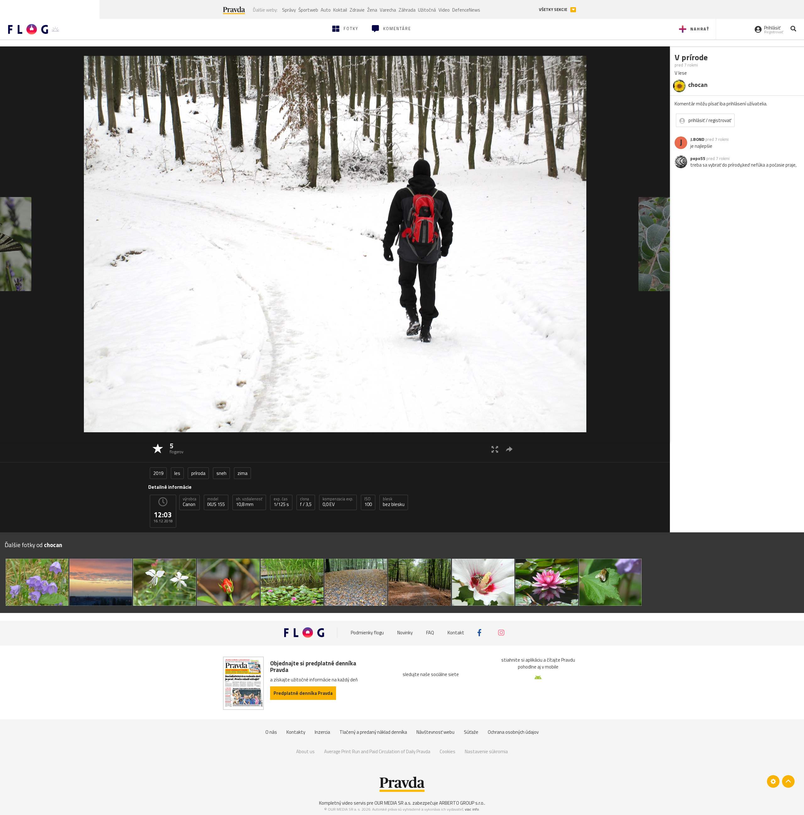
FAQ (430, 632)
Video (444, 9)
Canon (189, 502)
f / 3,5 (306, 502)
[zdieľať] (509, 449)
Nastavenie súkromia (486, 751)
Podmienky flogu (367, 632)
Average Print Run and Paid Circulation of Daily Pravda (377, 751)
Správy (289, 9)
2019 (158, 473)
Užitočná (427, 9)
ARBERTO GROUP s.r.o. (461, 803)
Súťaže (471, 732)
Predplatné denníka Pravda (303, 693)
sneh (221, 473)
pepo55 (697, 158)
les (177, 473)
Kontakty (295, 732)
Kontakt (456, 632)
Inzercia (322, 732)
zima (242, 473)
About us (305, 751)
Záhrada (407, 9)
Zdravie (357, 9)
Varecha (388, 9)
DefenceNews (466, 9)
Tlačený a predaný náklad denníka (373, 732)
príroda (198, 473)
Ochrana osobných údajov (513, 732)
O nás (271, 732)
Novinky (405, 632)
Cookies (447, 751)
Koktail (340, 9)
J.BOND (697, 139)
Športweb (308, 9)
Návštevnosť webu (435, 732)
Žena (372, 9)
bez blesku (394, 502)
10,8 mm (249, 502)
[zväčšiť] (495, 449)
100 (368, 502)
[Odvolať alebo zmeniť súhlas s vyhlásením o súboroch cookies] (773, 781)
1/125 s (281, 502)
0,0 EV (338, 502)
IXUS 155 (216, 502)
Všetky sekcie (553, 10)
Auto (326, 9)
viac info (472, 809)
